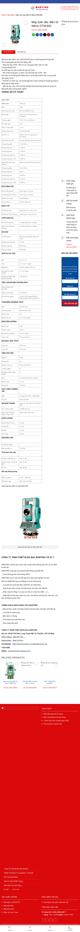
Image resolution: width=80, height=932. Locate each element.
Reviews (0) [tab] (21, 52)
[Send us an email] (54, 920)
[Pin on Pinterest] (48, 35)
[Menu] (3, 8)
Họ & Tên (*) (70, 278)
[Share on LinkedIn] (52, 35)
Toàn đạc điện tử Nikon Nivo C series (30, 682)
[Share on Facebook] (37, 35)
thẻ (43, 65)
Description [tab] (8, 52)
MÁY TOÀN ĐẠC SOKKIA (49, 682)
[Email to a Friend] (44, 35)
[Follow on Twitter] (51, 920)
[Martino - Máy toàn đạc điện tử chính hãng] (40, 8)
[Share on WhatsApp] (33, 35)
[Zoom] (4, 45)
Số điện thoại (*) (70, 294)
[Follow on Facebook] (43, 920)
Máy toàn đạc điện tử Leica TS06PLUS (10, 682)
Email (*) (70, 286)
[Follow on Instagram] (47, 920)
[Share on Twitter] (41, 35)
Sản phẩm (10, 15)
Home (4, 15)
